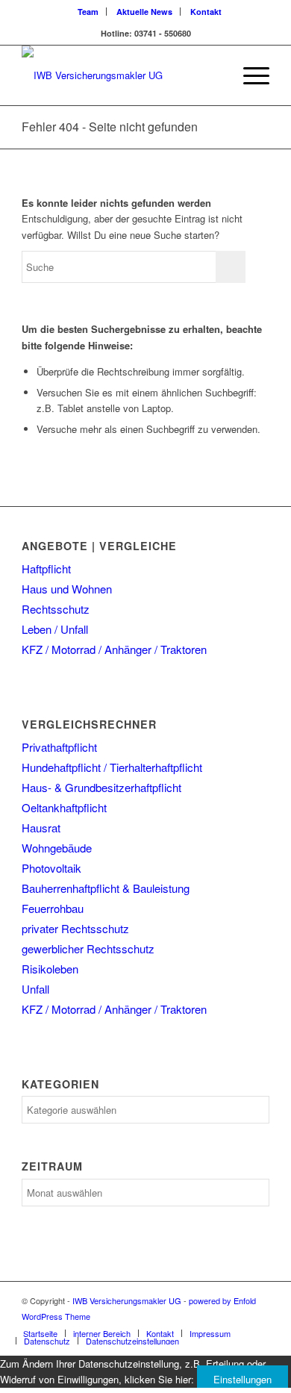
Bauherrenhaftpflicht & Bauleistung (106, 888)
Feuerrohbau (53, 908)
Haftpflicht (46, 568)
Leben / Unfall (55, 629)
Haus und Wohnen (67, 588)
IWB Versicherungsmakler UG (126, 1300)
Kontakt (206, 11)
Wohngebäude (57, 848)
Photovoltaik (51, 868)
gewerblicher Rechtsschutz (88, 948)
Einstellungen (242, 1379)
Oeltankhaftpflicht (64, 807)
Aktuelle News (144, 11)
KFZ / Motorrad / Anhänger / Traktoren (114, 649)
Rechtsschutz (56, 609)
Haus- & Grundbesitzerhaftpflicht (101, 787)
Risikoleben (50, 968)
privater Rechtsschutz (75, 928)
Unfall (35, 989)
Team (88, 11)
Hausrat (41, 827)
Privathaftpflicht (59, 747)
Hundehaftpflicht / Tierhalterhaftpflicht (112, 767)
